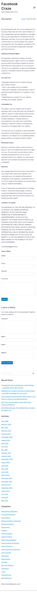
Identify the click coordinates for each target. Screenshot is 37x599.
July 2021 (4, 446)
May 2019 (4, 500)
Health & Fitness (6, 537)
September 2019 (6, 488)
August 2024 (5, 440)
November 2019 (6, 481)
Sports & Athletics (7, 565)
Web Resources (6, 578)
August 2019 (5, 491)
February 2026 (6, 424)
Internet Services (7, 546)
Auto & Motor (5, 518)
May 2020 (4, 469)
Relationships (5, 559)
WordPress (20, 596)
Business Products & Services (11, 521)
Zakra (32, 593)
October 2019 (5, 485)
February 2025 (6, 431)
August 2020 (5, 462)
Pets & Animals (6, 553)
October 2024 (6, 434)
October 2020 (6, 456)
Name (3, 336)
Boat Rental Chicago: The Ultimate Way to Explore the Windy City (18, 409)
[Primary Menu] (34, 7)
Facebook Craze (18, 593)
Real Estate (5, 556)
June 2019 (4, 497)
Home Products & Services (10, 543)
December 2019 (6, 478)
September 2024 (7, 437)
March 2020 (5, 475)
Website (3, 352)
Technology (5, 568)
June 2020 (4, 466)
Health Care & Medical (8, 540)
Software (4, 562)
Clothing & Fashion (7, 524)
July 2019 (4, 494)
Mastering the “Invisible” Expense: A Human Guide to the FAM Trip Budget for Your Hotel (18, 392)
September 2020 (7, 459)
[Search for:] (18, 373)
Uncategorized (6, 575)
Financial (4, 530)
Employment (5, 527)
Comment (4, 318)
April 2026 (4, 421)
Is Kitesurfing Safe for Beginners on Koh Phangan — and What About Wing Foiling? (17, 386)
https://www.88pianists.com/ (10, 584)
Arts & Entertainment (8, 514)
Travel (3, 572)
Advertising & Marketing (9, 511)
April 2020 (4, 472)
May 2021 (4, 450)
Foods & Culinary (7, 533)
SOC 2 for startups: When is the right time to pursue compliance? (16, 403)
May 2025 (4, 427)
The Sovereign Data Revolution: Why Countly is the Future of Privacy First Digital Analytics (18, 398)
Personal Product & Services (10, 549)
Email (3, 344)
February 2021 (6, 453)
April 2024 (4, 443)
